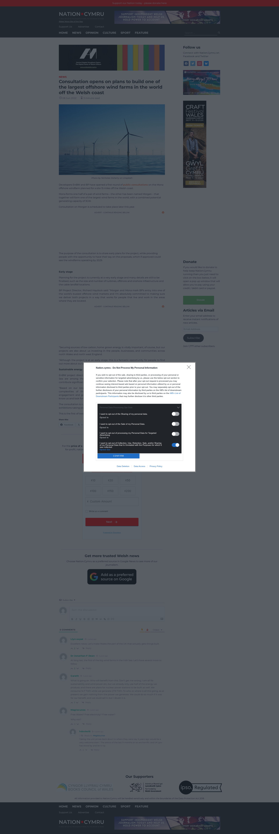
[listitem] (139, 407)
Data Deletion (123, 466)
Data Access (139, 466)
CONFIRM (118, 456)
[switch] (175, 414)
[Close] (190, 368)
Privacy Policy (156, 466)
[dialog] (139, 417)
